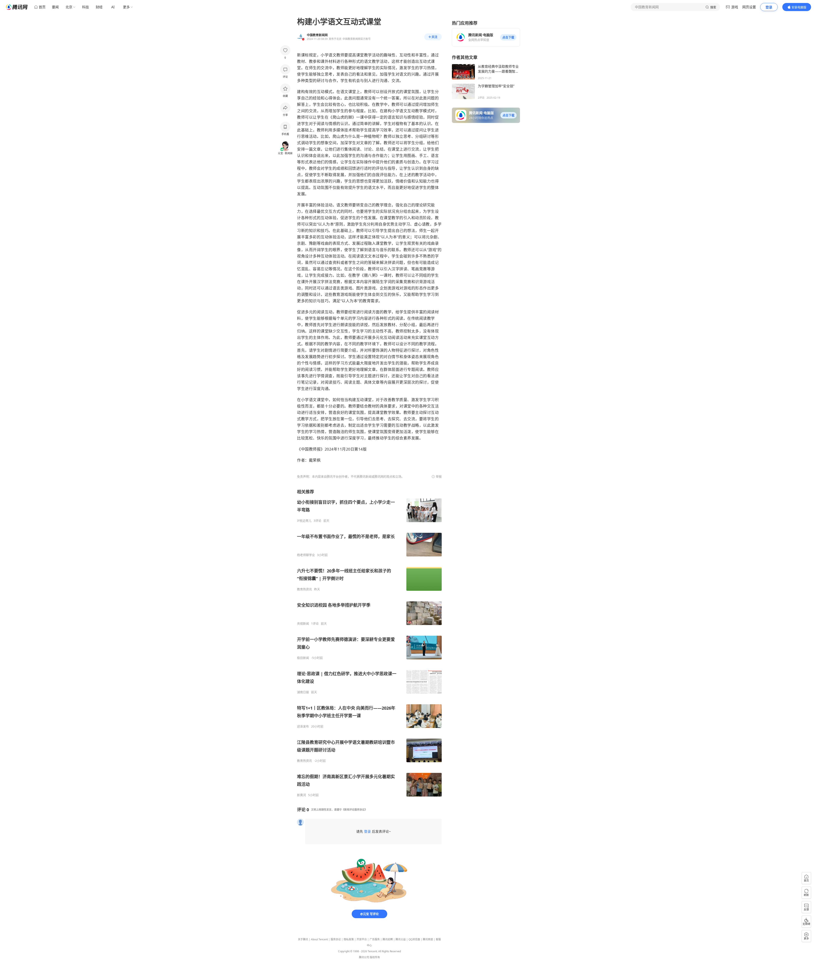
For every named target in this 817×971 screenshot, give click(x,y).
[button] (508, 37)
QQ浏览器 (414, 939)
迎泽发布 (303, 726)
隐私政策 (349, 939)
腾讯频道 (428, 939)
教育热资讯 (304, 589)
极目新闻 (303, 657)
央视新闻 (303, 623)
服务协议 (336, 939)
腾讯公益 (401, 939)
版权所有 (375, 957)
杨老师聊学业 (306, 554)
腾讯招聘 (388, 939)
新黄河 (301, 795)
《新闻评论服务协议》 (354, 809)
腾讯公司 (364, 957)
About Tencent (319, 939)
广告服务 (375, 939)
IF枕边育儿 (304, 520)
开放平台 (362, 939)
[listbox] (369, 643)
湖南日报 (303, 692)
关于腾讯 (303, 939)
